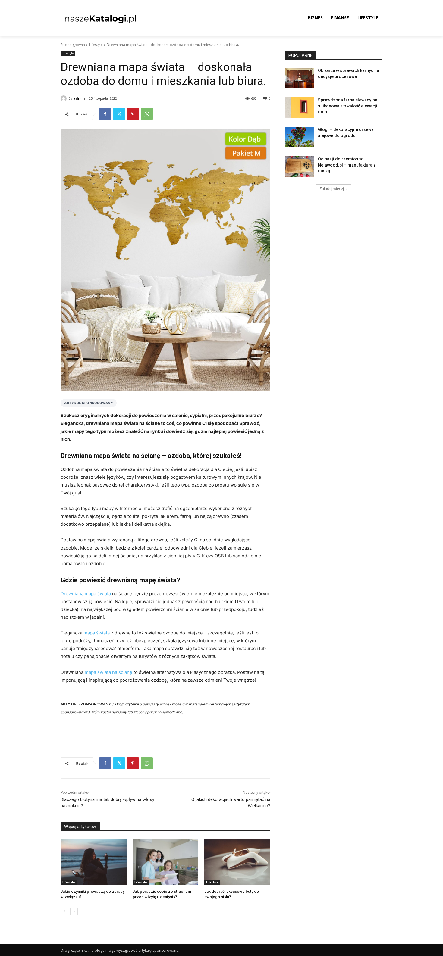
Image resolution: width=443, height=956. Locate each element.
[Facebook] (105, 114)
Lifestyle (96, 44)
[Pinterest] (133, 114)
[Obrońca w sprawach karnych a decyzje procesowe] (299, 78)
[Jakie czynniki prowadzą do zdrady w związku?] (94, 862)
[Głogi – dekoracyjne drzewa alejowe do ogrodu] (299, 137)
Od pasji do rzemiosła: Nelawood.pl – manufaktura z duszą (347, 165)
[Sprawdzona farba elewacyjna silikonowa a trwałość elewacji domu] (299, 107)
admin (79, 98)
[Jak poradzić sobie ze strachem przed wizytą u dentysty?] (166, 862)
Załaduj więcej (331, 188)
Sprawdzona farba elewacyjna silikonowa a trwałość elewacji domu (347, 106)
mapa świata (96, 633)
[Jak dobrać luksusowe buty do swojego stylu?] (237, 862)
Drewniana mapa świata (86, 593)
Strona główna (73, 44)
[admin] (64, 98)
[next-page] (74, 911)
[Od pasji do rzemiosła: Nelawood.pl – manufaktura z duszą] (299, 166)
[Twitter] (119, 114)
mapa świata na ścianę (108, 672)
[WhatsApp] (147, 114)
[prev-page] (64, 911)
